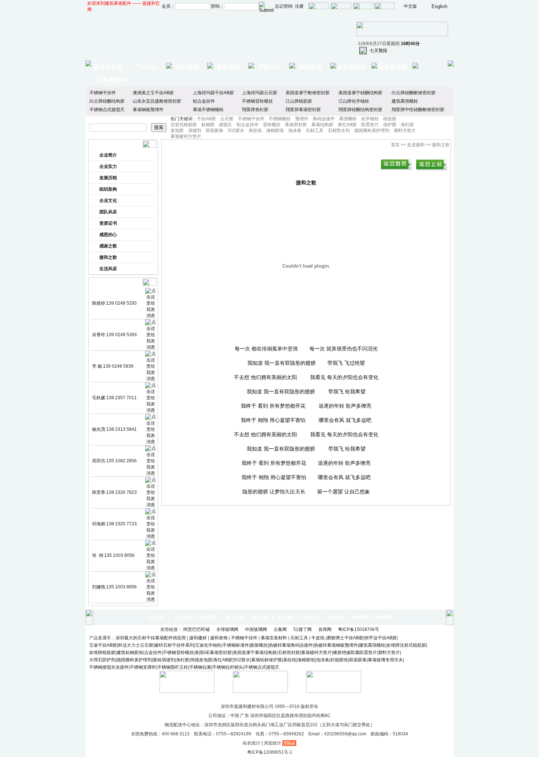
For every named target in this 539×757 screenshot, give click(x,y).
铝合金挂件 (204, 101)
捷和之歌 (108, 257)
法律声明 (383, 617)
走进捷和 (416, 144)
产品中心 (146, 67)
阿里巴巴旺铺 (197, 629)
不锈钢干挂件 (102, 92)
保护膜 (389, 124)
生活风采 (108, 268)
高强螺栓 (348, 118)
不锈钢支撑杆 (143, 667)
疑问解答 (310, 67)
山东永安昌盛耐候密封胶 (157, 101)
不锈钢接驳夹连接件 (109, 667)
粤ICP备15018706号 (359, 629)
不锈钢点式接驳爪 (107, 109)
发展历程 (108, 177)
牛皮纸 (317, 637)
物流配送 (311, 617)
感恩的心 (108, 234)
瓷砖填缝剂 (164, 659)
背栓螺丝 (271, 124)
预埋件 (301, 118)
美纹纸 (255, 130)
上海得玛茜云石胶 (259, 92)
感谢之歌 (108, 246)
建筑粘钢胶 (128, 652)
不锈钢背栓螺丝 (257, 101)
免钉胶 (407, 124)
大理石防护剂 (102, 659)
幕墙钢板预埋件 (148, 109)
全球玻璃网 (227, 629)
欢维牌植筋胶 (102, 652)
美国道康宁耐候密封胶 (308, 92)
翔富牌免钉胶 (255, 109)
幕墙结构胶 (322, 124)
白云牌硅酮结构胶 (107, 101)
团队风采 (108, 211)
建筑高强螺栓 (405, 101)
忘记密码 (284, 6)
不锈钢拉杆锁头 (227, 667)
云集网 (281, 629)
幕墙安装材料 (274, 637)
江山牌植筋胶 (299, 101)
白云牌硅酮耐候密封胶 (414, 92)
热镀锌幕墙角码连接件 (291, 645)
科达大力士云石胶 (135, 645)
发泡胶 (177, 130)
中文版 (410, 6)
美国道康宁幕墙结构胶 (255, 652)
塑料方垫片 (405, 130)
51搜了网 (303, 629)
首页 (395, 144)
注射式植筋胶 (183, 124)
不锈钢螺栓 (280, 118)
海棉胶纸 (275, 130)
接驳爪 (225, 124)
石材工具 (314, 130)
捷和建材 (198, 637)
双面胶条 (214, 130)
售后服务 (336, 617)
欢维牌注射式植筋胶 (406, 645)
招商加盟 (207, 617)
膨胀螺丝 (259, 645)
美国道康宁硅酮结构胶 (360, 92)
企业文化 (108, 200)
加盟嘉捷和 (392, 67)
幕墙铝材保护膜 (266, 659)
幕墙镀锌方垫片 (185, 136)
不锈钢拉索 (200, 667)
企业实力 (108, 166)
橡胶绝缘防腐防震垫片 (355, 652)
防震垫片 (370, 124)
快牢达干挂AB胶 (380, 637)
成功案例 (187, 67)
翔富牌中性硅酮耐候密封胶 (418, 109)
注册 (299, 6)
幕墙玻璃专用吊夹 (385, 659)
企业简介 (108, 155)
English (439, 6)
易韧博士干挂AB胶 (345, 637)
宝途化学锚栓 (208, 645)
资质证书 (108, 223)
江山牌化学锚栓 (353, 101)
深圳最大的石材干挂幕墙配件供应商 (150, 637)
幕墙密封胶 (296, 124)
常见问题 (235, 617)
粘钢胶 (207, 124)
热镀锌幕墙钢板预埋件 (336, 645)
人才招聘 (182, 617)
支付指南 (285, 617)
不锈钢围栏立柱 (172, 667)
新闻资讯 (228, 67)
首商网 (325, 629)
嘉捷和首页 (108, 67)
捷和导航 (360, 617)
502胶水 (236, 130)
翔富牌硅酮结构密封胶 (360, 109)
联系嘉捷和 (111, 80)
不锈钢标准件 (236, 645)
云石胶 (227, 118)
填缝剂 (194, 130)
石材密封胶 (289, 652)
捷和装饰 (219, 637)
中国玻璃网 (256, 629)
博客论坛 (269, 67)
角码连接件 (324, 118)
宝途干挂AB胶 (103, 645)
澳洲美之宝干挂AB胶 (153, 92)
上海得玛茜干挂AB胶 (213, 92)
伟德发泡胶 (201, 659)
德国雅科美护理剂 (371, 130)
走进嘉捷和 (351, 67)
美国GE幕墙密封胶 (213, 652)
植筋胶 (389, 118)
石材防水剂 (339, 130)
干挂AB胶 (206, 118)
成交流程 (260, 617)
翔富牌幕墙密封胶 (303, 109)
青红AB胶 (347, 124)
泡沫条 (294, 130)
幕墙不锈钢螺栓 (208, 109)
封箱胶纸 (339, 659)
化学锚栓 (370, 118)
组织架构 (108, 189)
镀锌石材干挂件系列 (174, 645)
